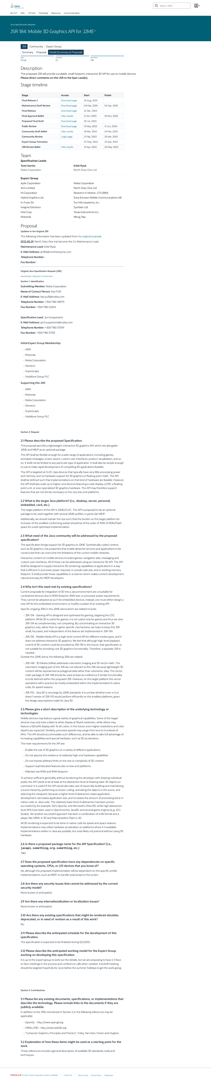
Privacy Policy (96, 1075)
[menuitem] (13, 13)
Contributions (47, 276)
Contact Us (68, 1075)
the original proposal (89, 236)
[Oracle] (15, 1075)
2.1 (57, 60)
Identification (26, 276)
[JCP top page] (17, 5)
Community (36, 46)
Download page (69, 100)
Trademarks (108, 1075)
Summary (27, 52)
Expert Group (54, 46)
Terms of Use (83, 1075)
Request (36, 276)
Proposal (41, 52)
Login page (66, 136)
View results (67, 115)
